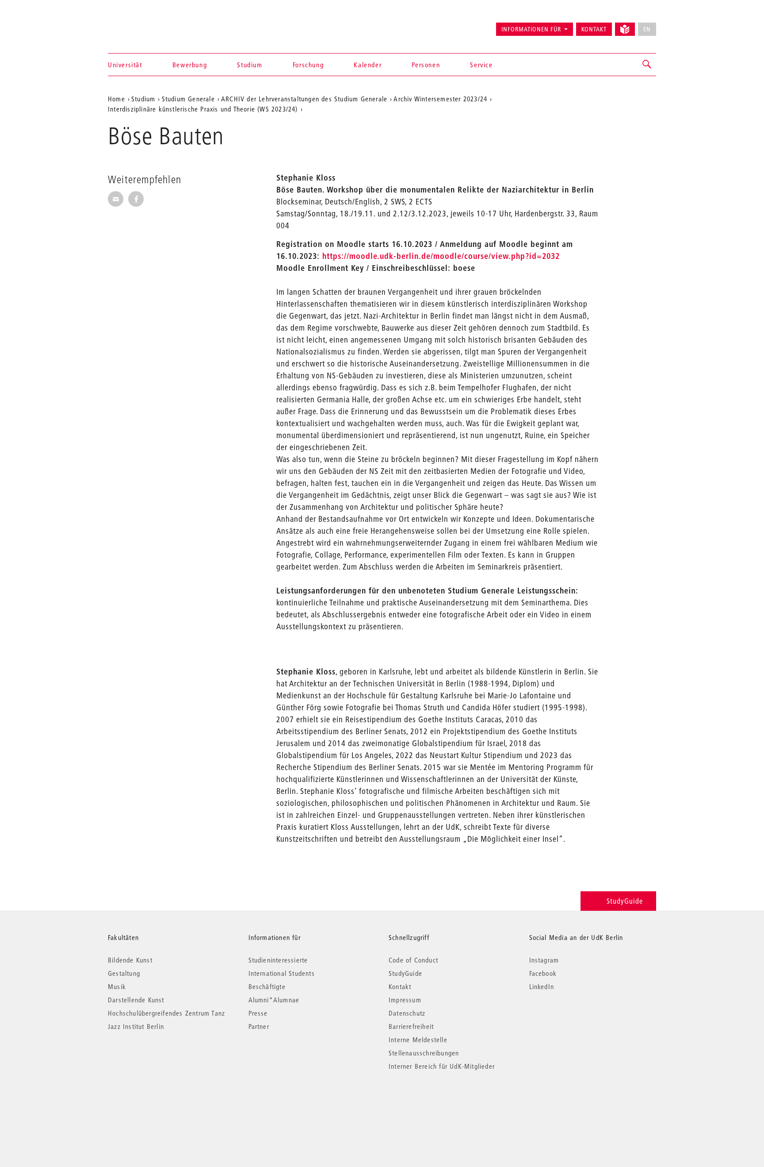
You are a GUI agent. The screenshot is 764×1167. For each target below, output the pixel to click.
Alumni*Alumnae (274, 999)
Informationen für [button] (531, 29)
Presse (258, 1013)
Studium (249, 64)
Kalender (368, 64)
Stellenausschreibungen (424, 1052)
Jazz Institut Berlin (136, 1026)
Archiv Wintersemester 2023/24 (440, 98)
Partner (258, 1026)
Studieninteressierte (278, 959)
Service (481, 64)
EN (647, 29)
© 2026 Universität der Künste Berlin (154, 1103)
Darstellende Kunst (136, 999)
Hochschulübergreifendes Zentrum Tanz (166, 1013)
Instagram (544, 959)
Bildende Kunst (130, 959)
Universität (125, 64)
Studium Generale (188, 98)
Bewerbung (189, 64)
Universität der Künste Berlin (142, 25)
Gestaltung (124, 973)
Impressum (405, 999)
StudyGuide (625, 900)
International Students (281, 973)
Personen (426, 64)
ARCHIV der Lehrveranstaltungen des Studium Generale (304, 98)
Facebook (543, 973)
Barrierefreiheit (411, 1026)
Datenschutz (407, 1013)
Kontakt (594, 29)
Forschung (308, 64)
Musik (117, 986)
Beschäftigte (267, 986)
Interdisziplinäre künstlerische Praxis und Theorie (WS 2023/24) (203, 108)
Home (116, 98)
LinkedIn (541, 986)
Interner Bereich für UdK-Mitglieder (442, 1066)
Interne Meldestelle (418, 1039)
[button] (647, 65)
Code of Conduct (413, 959)
